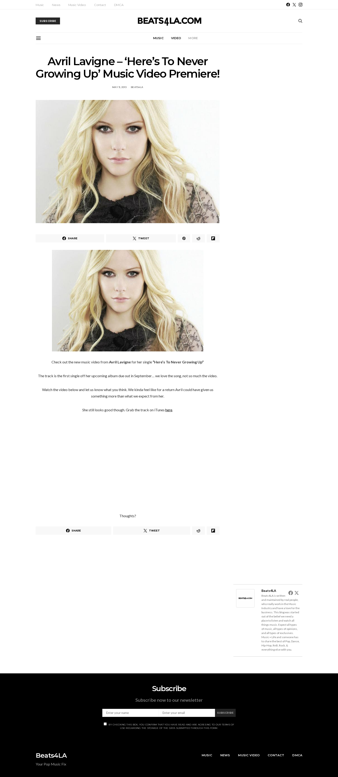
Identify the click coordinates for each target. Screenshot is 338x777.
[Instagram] (300, 4)
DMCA (118, 5)
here (168, 410)
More (193, 38)
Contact (100, 5)
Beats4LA (137, 87)
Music (40, 5)
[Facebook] (288, 4)
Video (176, 38)
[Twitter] (294, 4)
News (56, 5)
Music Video (77, 5)
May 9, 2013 (119, 87)
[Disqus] (128, 603)
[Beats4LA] (245, 598)
